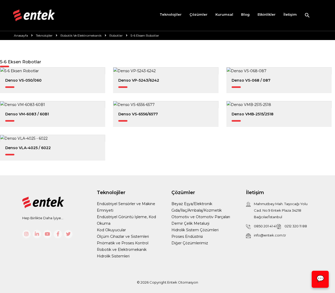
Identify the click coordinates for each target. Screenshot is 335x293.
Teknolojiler (171, 14)
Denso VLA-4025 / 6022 (28, 147)
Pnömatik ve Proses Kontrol (122, 243)
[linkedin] (37, 234)
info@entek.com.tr (270, 235)
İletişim (290, 14)
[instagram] (26, 234)
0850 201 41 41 (265, 226)
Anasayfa (21, 35)
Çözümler (198, 14)
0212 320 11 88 (295, 226)
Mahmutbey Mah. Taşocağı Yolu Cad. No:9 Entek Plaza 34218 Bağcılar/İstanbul (281, 210)
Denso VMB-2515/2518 (252, 114)
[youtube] (47, 234)
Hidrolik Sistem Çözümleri (195, 230)
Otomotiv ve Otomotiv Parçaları (200, 217)
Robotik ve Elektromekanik (122, 249)
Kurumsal (224, 14)
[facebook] (58, 234)
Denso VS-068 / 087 (251, 80)
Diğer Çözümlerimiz (189, 243)
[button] (307, 15)
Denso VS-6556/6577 (138, 114)
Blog (245, 14)
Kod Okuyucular (111, 230)
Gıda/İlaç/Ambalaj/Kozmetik (196, 210)
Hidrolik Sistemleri (113, 256)
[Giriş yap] (318, 16)
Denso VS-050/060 (23, 80)
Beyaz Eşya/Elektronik (191, 203)
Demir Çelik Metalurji (190, 223)
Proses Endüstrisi (187, 236)
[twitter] (68, 234)
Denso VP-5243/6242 (138, 80)
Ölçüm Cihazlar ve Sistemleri (123, 236)
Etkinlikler (267, 14)
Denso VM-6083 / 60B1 (27, 114)
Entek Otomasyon (182, 282)
